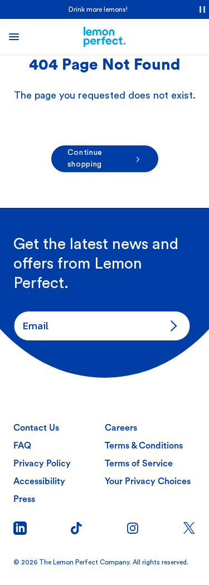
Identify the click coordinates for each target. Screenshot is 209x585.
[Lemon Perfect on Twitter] (189, 528)
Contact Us (36, 427)
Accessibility (39, 481)
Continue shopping (85, 158)
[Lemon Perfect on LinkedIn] (20, 528)
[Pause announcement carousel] (202, 9)
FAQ (22, 445)
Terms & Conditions (144, 445)
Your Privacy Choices (148, 481)
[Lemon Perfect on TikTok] (76, 528)
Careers (121, 427)
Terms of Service (139, 463)
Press (24, 499)
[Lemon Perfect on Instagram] (132, 528)
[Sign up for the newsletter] (171, 326)
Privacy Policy (42, 463)
